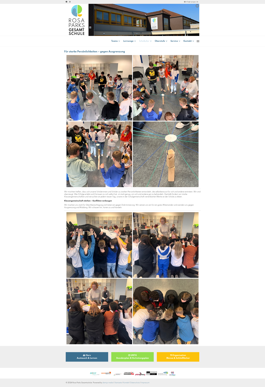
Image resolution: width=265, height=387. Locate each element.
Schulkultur (144, 41)
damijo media (108, 383)
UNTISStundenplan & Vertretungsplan (132, 356)
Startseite (118, 383)
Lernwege (128, 41)
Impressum (145, 383)
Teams (114, 41)
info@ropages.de (192, 2)
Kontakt (187, 41)
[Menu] (198, 41)
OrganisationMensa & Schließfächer (178, 356)
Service (174, 41)
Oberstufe (160, 41)
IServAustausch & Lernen (87, 356)
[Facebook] (66, 2)
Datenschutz (135, 383)
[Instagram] (69, 2)
